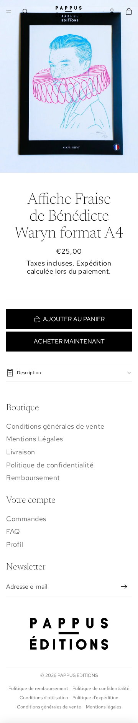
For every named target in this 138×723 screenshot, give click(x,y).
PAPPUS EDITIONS (78, 675)
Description (29, 373)
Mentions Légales (34, 438)
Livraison (20, 451)
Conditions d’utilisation (44, 698)
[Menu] (9, 11)
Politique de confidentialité (50, 465)
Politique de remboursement (38, 688)
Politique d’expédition (95, 698)
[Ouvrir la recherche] (25, 11)
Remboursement (33, 477)
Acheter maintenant (69, 341)
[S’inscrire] (124, 586)
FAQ (13, 531)
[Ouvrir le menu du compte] (112, 11)
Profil (14, 544)
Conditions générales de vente (55, 426)
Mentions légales (103, 707)
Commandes (26, 518)
